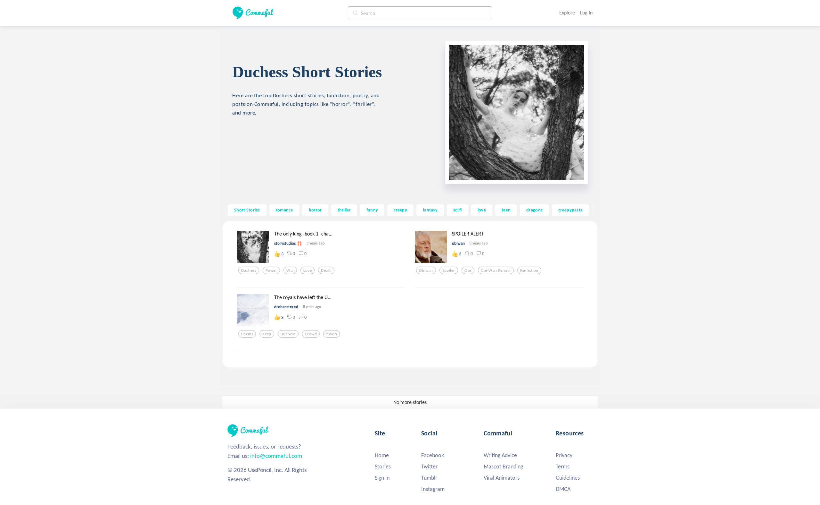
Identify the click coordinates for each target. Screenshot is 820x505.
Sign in (382, 477)
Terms (563, 466)
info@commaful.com (276, 455)
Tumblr (429, 477)
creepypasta (570, 210)
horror (315, 210)
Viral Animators (502, 477)
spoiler (448, 270)
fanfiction (529, 270)
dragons (534, 210)
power (271, 270)
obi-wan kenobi (496, 270)
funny (372, 210)
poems (247, 334)
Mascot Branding (503, 466)
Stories (383, 466)
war (290, 270)
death (326, 270)
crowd (311, 334)
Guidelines (568, 477)
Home (382, 455)
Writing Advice (500, 455)
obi (467, 270)
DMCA (563, 488)
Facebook (432, 455)
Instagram (433, 488)
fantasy (430, 210)
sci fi (457, 210)
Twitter (429, 466)
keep (266, 334)
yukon (331, 334)
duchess (248, 270)
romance (284, 210)
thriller (344, 210)
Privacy (564, 455)
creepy (400, 210)
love (482, 210)
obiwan (426, 270)
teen (506, 210)
